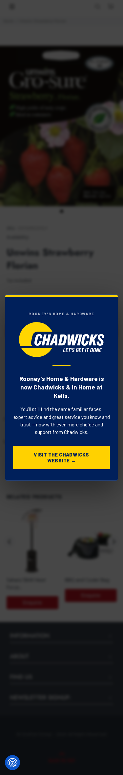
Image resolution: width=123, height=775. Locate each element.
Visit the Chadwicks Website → (61, 457)
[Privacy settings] (12, 762)
